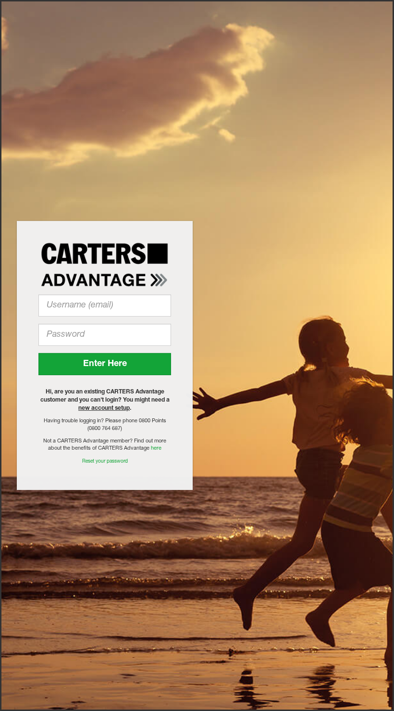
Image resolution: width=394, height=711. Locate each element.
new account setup (104, 408)
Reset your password (105, 461)
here (156, 448)
